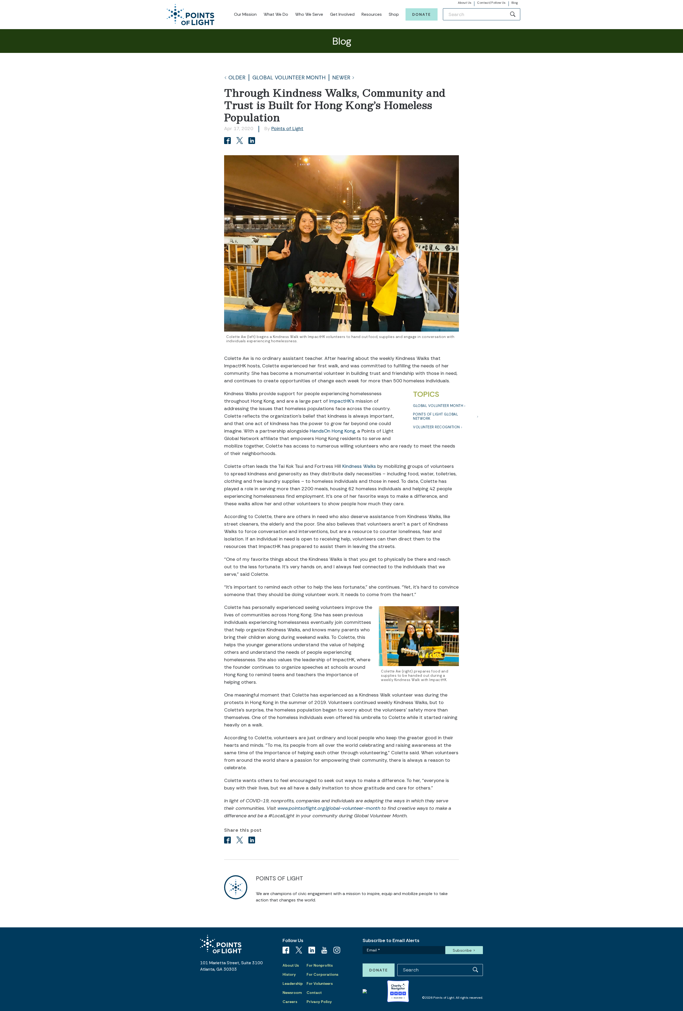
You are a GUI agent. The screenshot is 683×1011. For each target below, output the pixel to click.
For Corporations (322, 974)
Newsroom (292, 992)
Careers (290, 1001)
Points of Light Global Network (435, 416)
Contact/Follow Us (491, 3)
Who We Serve (309, 14)
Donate (421, 14)
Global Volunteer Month (288, 77)
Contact (314, 992)
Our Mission (245, 14)
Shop (394, 14)
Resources (372, 14)
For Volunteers (320, 983)
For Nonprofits (320, 965)
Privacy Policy (319, 1001)
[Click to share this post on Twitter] (240, 141)
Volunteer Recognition (436, 427)
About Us (465, 3)
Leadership (293, 983)
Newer (341, 77)
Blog (514, 3)
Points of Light (287, 128)
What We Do (276, 14)
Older (237, 77)
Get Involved (342, 14)
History (289, 974)
